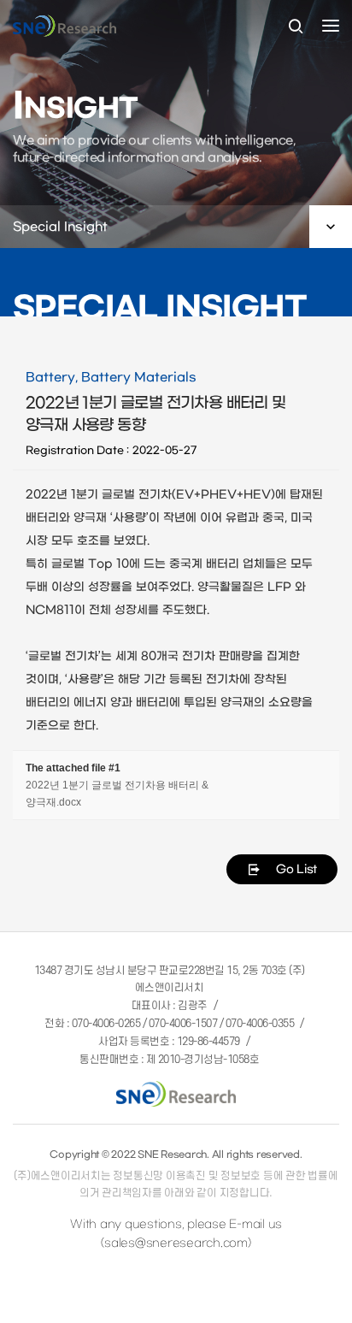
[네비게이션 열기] (330, 25)
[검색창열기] (295, 27)
